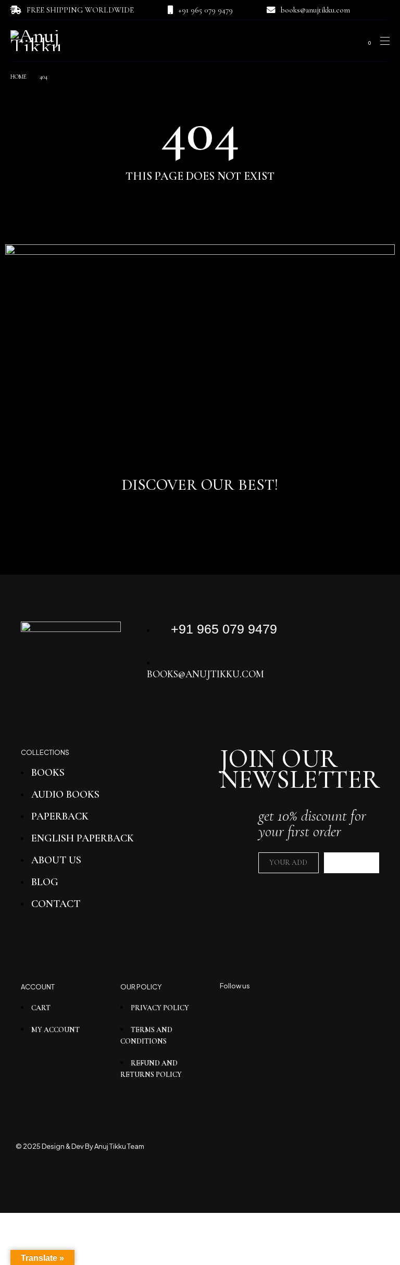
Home (18, 76)
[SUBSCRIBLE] (351, 862)
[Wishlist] (348, 40)
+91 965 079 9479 (205, 10)
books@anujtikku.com (315, 10)
